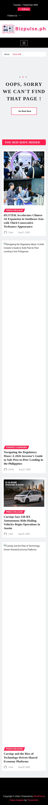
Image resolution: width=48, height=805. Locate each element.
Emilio (11, 469)
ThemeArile (32, 800)
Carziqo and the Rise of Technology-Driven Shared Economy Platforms (20, 757)
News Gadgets (17, 800)
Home (6, 54)
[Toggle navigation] (24, 43)
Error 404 (17, 54)
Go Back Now (24, 111)
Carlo (10, 232)
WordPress (38, 796)
